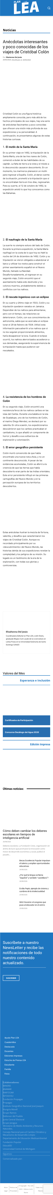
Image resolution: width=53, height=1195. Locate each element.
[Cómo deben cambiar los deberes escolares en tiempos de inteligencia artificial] (26, 810)
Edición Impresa (40, 744)
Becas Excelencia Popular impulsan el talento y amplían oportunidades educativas (34, 863)
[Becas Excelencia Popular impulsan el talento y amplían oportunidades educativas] (10, 864)
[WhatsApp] (23, 66)
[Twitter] (15, 66)
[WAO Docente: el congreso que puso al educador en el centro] (10, 906)
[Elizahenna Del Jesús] (13, 621)
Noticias (9, 30)
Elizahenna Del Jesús (17, 631)
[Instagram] (42, 1153)
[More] (31, 66)
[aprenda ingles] (26, 693)
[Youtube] (49, 1153)
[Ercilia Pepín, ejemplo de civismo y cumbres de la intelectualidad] (10, 892)
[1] (26, 706)
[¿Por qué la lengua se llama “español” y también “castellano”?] (10, 878)
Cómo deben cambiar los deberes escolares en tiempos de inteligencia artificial (25, 834)
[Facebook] (6, 66)
